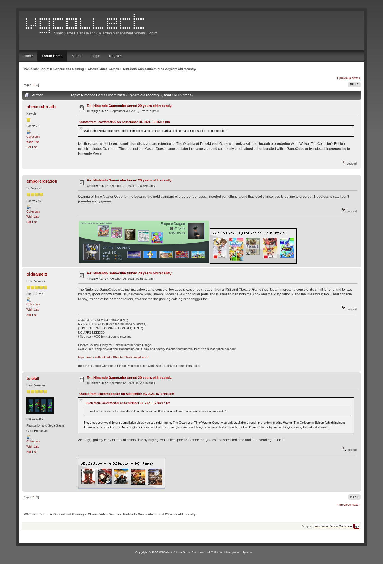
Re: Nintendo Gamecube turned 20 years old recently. (129, 106)
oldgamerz (37, 274)
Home (28, 56)
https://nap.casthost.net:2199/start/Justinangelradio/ (113, 357)
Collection (33, 136)
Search (76, 56)
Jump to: (307, 526)
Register (115, 56)
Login (95, 56)
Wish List (32, 142)
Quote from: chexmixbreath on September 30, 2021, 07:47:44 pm (126, 393)
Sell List (31, 147)
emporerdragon (42, 181)
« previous (344, 78)
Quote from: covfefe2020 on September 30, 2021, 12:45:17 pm (124, 121)
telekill (33, 378)
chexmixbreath (41, 106)
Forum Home (52, 56)
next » (356, 78)
